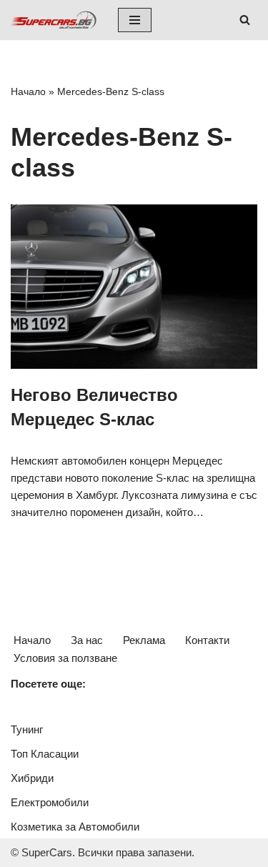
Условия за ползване (65, 658)
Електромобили (50, 802)
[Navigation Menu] (135, 20)
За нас (87, 640)
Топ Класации (45, 754)
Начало (28, 91)
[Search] (244, 19)
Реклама (144, 640)
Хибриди (32, 778)
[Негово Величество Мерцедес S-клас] (134, 286)
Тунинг (27, 729)
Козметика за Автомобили (75, 827)
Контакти (207, 640)
